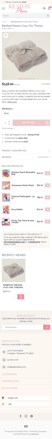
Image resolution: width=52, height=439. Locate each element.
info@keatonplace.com (14, 242)
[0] (49, 8)
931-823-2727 (12, 360)
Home (4, 22)
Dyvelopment (34, 434)
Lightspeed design (19, 434)
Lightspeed (42, 431)
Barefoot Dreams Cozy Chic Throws (24, 22)
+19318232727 (34, 242)
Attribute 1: (8, 109)
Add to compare (7, 128)
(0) (13, 29)
